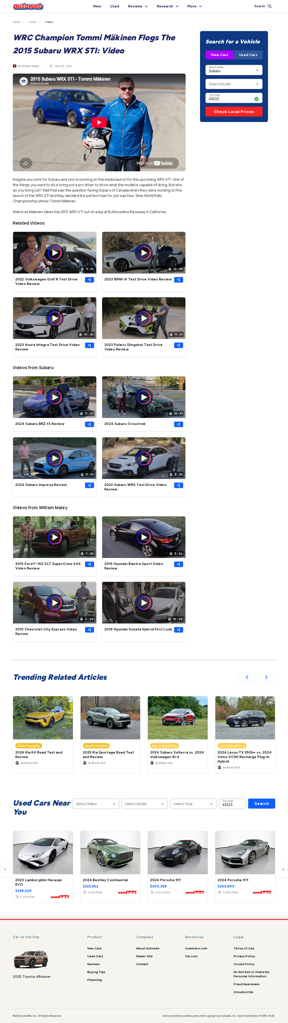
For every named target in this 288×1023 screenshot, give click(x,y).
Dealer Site (144, 956)
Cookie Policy (244, 964)
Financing (94, 980)
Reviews (93, 964)
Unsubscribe (243, 992)
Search (261, 803)
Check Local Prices (234, 111)
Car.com (191, 956)
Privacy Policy (244, 956)
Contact (142, 964)
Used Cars (248, 55)
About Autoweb (147, 948)
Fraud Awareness (247, 984)
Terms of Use (244, 948)
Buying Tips (96, 972)
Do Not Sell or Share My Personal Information (251, 974)
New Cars (219, 55)
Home (16, 22)
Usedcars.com (196, 948)
